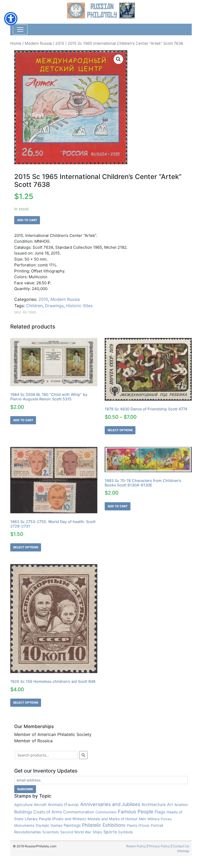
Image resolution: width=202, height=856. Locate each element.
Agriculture (23, 805)
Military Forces (160, 819)
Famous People (135, 812)
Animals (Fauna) (63, 804)
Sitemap (183, 851)
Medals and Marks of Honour (113, 819)
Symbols (125, 832)
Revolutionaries (27, 832)
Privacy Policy (159, 846)
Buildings (23, 811)
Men (142, 819)
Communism (106, 812)
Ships (97, 832)
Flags (160, 811)
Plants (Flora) (138, 825)
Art (170, 804)
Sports (110, 831)
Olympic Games (49, 825)
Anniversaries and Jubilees (110, 804)
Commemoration (78, 811)
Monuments (24, 825)
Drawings (54, 305)
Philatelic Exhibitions (103, 825)
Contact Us (181, 846)
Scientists (50, 832)
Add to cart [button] (23, 420)
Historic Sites (79, 305)
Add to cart (27, 220)
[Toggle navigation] (20, 29)
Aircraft (40, 804)
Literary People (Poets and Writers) (55, 819)
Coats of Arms (47, 811)
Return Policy (136, 846)
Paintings (72, 825)
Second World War (75, 832)
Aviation (181, 804)
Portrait (157, 825)
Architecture (154, 804)
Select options (120, 430)
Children (34, 305)
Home (15, 43)
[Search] (83, 755)
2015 (59, 43)
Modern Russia (38, 43)
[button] (118, 59)
